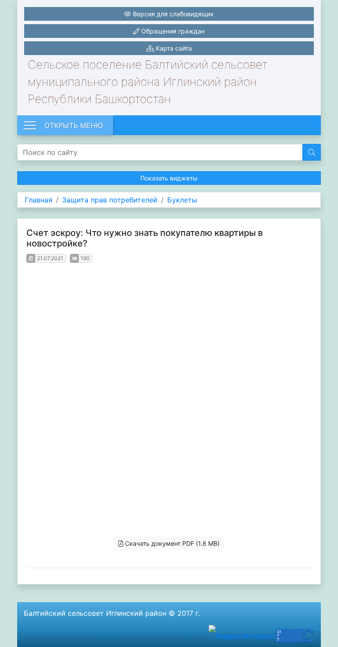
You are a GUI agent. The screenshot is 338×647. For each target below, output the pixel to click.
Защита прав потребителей (110, 199)
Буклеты (182, 199)
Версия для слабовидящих (172, 14)
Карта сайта (173, 48)
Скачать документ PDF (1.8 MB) (171, 543)
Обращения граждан (172, 31)
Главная (38, 199)
